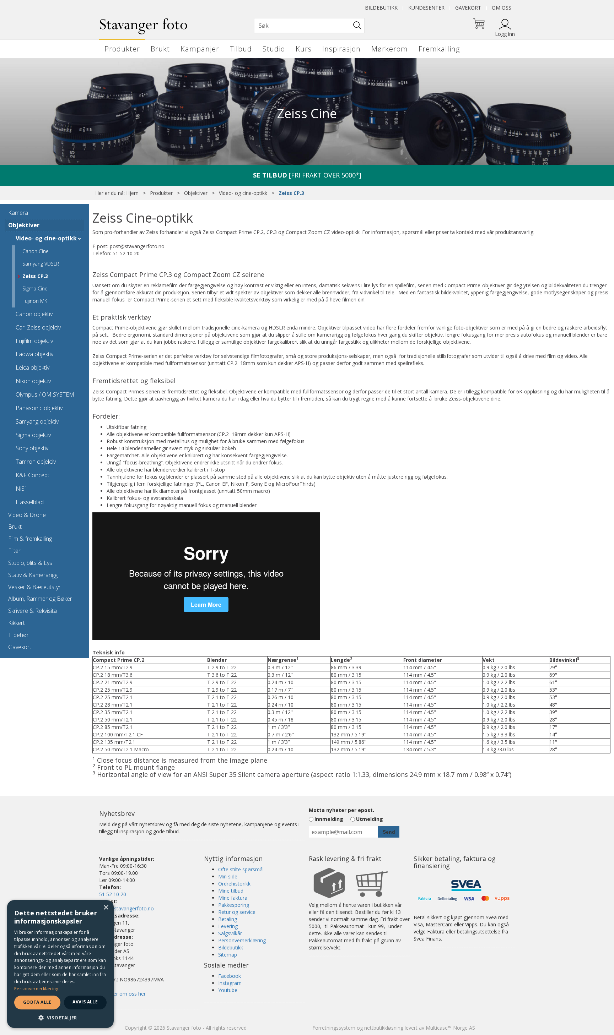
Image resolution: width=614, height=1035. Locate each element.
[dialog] (60, 964)
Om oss (501, 7)
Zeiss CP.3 (291, 193)
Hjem (132, 193)
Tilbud (241, 49)
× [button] (105, 907)
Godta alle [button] (37, 1002)
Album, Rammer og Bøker (40, 599)
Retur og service (236, 912)
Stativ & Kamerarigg (33, 575)
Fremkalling (439, 49)
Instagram (230, 983)
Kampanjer (200, 49)
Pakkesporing (233, 904)
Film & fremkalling (30, 539)
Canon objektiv (34, 314)
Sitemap (227, 954)
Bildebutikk (381, 7)
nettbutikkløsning (383, 1027)
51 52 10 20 (112, 894)
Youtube (227, 990)
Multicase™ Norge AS (450, 1027)
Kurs (304, 49)
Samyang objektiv (37, 421)
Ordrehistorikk (234, 883)
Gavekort (468, 7)
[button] (60, 1017)
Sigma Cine (35, 288)
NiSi (21, 488)
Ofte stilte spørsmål (241, 869)
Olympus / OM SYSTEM (45, 394)
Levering (228, 926)
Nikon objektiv (33, 381)
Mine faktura (232, 897)
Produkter (122, 49)
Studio (274, 49)
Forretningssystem (333, 1027)
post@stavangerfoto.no (126, 908)
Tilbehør (18, 635)
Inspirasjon (341, 49)
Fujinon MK (34, 301)
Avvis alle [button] (85, 1002)
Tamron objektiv (36, 461)
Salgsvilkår (230, 933)
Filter (14, 551)
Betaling (227, 919)
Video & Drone (27, 515)
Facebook (229, 976)
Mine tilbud (230, 890)
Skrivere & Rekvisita (32, 611)
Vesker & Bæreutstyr (34, 587)
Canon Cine (35, 251)
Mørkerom (389, 49)
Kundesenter (426, 7)
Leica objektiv (32, 367)
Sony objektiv (32, 448)
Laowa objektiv (34, 354)
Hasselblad (30, 502)
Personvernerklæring (242, 940)
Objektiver (196, 193)
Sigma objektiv (33, 435)
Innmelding (328, 819)
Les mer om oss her (122, 993)
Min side (227, 876)
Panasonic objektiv (39, 408)
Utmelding (369, 819)
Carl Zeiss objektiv (38, 327)
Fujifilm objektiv (34, 341)
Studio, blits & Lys (30, 563)
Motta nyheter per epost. (341, 810)
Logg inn (505, 34)
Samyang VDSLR (40, 263)
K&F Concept (32, 475)
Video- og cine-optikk (243, 193)
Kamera (18, 213)
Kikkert (16, 623)
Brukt (160, 49)
